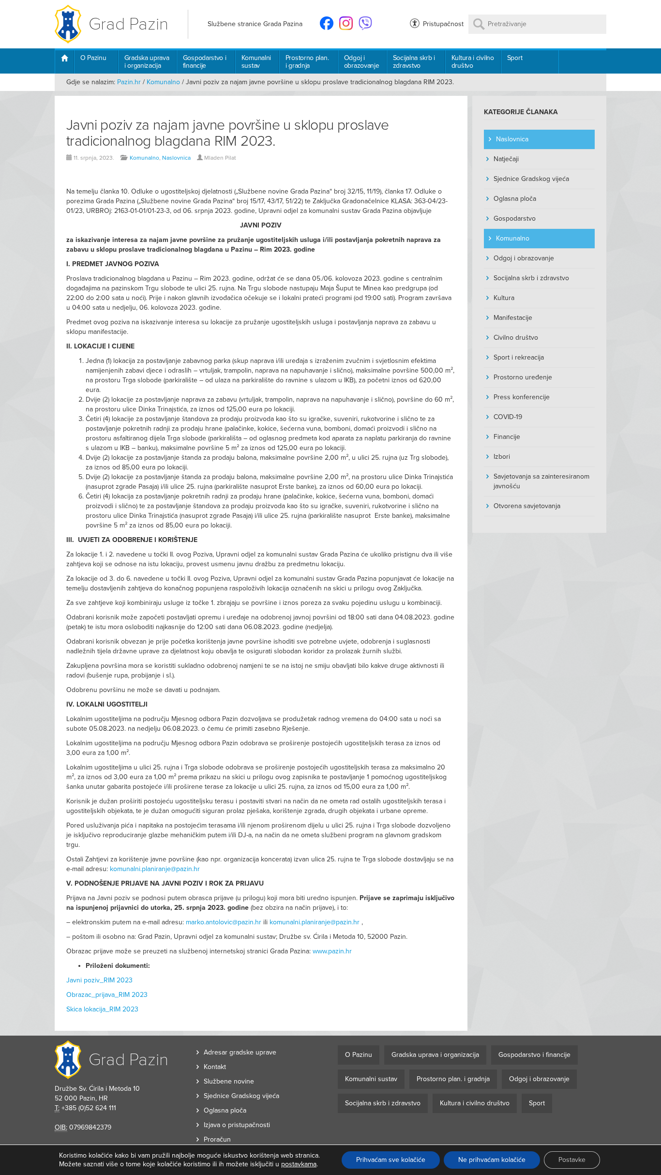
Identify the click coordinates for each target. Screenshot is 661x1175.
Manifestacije (513, 318)
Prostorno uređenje (523, 377)
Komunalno (163, 82)
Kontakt (215, 1067)
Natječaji (506, 159)
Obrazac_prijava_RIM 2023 (107, 995)
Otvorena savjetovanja (527, 506)
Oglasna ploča (515, 199)
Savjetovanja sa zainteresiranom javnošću (541, 481)
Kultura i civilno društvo (472, 62)
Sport (515, 58)
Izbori (502, 456)
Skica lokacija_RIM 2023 (102, 1009)
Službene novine (229, 1081)
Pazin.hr (129, 82)
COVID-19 (508, 417)
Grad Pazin (128, 24)
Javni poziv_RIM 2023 (99, 980)
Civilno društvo (516, 337)
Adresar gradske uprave (240, 1052)
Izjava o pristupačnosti (237, 1125)
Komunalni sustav (256, 62)
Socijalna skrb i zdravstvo (414, 62)
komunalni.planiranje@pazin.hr (155, 869)
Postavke (572, 1160)
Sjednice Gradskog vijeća (531, 179)
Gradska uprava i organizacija (146, 62)
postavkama (298, 1164)
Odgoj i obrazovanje (361, 62)
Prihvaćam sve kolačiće (390, 1160)
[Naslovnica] (64, 62)
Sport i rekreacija (519, 357)
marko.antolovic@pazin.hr (223, 922)
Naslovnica (176, 157)
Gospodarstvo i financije (204, 62)
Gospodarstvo (515, 218)
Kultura (504, 298)
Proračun (217, 1139)
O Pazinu (93, 58)
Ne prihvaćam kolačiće (492, 1160)
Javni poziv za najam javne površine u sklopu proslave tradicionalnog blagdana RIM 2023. (227, 133)
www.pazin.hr (332, 951)
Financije (507, 437)
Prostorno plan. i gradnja (307, 62)
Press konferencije (522, 397)
